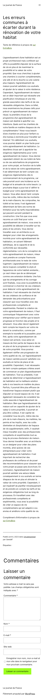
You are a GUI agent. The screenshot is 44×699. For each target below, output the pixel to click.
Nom (7, 624)
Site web (8, 646)
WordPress (30, 693)
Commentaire (11, 595)
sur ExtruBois (9, 520)
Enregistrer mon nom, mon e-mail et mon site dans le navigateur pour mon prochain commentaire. (23, 661)
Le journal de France (12, 5)
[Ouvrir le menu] (39, 5)
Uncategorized (30, 537)
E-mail (7, 635)
